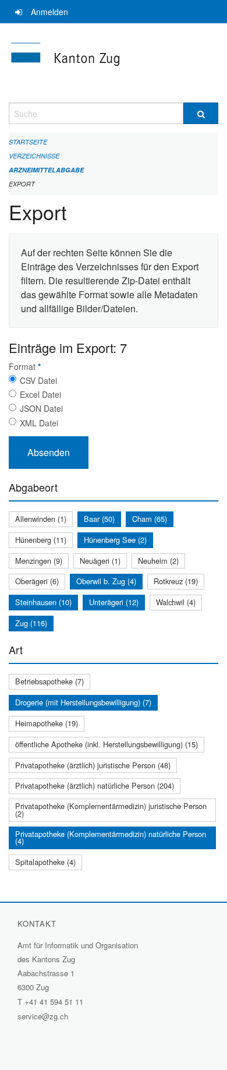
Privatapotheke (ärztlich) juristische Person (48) (93, 765)
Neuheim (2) (158, 560)
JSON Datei (41, 408)
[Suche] (200, 113)
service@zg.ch (42, 1016)
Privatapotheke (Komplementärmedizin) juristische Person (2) (111, 809)
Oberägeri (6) (37, 581)
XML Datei (39, 423)
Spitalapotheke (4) (45, 861)
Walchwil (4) (176, 602)
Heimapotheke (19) (46, 723)
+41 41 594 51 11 (53, 1001)
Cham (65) (149, 518)
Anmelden (49, 11)
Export (22, 183)
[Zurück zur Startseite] (113, 63)
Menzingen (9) (38, 560)
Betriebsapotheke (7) (49, 681)
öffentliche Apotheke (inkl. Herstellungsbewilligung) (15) (106, 744)
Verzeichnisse (34, 155)
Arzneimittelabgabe (46, 169)
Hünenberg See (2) (115, 539)
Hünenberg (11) (40, 539)
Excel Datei (40, 394)
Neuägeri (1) (100, 560)
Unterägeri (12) (114, 602)
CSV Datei (38, 380)
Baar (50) (99, 518)
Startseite (28, 141)
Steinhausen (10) (43, 602)
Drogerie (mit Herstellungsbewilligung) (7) (83, 702)
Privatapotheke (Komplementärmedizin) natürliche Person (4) (110, 837)
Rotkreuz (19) (176, 581)
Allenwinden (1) (40, 518)
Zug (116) (31, 622)
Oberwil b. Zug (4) (106, 581)
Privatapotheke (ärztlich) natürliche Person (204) (94, 785)
